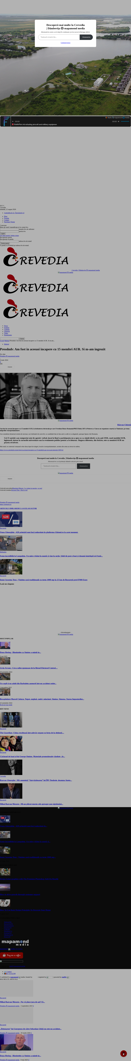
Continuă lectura (65, 43)
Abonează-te (86, 37)
